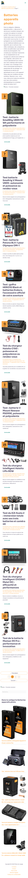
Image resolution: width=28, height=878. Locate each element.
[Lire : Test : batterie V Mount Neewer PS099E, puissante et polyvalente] (14, 392)
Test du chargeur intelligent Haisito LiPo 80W (13, 468)
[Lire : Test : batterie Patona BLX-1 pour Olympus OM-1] (14, 224)
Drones (12, 528)
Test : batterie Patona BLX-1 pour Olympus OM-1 (13, 243)
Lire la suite (7, 141)
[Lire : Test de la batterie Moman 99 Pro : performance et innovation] (14, 623)
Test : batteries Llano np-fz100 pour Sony (13, 771)
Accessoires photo (7, 128)
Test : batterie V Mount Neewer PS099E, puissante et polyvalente (13, 412)
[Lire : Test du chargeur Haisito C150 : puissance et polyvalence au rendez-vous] (14, 331)
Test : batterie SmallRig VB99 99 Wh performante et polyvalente (13, 121)
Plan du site (14, 870)
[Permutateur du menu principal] (25, 2)
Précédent (14, 673)
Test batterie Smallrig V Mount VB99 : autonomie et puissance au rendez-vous (13, 183)
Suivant (14, 680)
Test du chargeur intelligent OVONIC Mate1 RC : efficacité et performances (14, 582)
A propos (14, 866)
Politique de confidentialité (14, 874)
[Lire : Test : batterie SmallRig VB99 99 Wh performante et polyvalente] (14, 103)
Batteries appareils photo (18, 128)
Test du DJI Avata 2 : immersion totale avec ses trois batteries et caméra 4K (14, 518)
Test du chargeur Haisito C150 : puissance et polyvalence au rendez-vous (12, 351)
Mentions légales (14, 872)
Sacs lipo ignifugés (7, 475)
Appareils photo (16, 526)
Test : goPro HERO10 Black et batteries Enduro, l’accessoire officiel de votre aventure (14, 290)
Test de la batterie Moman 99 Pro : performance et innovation (13, 642)
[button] (11, 86)
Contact (14, 868)
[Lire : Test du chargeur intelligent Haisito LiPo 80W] (14, 451)
